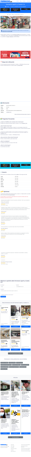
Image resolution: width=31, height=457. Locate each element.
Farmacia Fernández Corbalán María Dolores (15, 341)
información (16, 35)
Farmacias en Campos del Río (13, 366)
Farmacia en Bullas (16, 34)
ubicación (11, 36)
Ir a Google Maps (20, 65)
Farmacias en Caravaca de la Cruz (6, 364)
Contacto (24, 1)
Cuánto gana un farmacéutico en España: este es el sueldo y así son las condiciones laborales (15, 394)
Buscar (18, 1)
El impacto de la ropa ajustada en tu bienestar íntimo (26, 410)
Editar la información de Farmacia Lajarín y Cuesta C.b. (23, 114)
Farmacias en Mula (19, 362)
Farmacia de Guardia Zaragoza (26, 450)
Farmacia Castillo (25, 330)
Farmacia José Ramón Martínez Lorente (4, 341)
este (2, 129)
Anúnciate (12, 444)
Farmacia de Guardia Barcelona (24, 446)
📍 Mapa (25, 9)
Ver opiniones (5, 326)
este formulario (12, 194)
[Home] (7, 14)
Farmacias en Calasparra (16, 364)
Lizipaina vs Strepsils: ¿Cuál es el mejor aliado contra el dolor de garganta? (15, 421)
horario (8, 36)
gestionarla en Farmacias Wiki (7, 31)
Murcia (10, 14)
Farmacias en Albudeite (4, 366)
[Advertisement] (15, 44)
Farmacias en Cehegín (4, 362)
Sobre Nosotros (13, 451)
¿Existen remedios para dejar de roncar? (25, 392)
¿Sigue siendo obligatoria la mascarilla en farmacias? (4, 421)
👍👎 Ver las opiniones (5, 10)
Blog (20, 1)
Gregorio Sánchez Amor (4, 308)
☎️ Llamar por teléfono (15, 10)
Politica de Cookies (14, 448)
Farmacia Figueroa (25, 317)
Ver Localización (23, 6)
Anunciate (28, 1)
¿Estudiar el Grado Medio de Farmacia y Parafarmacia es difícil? (5, 393)
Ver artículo (5, 405)
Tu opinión (2, 289)
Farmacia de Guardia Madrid (25, 444)
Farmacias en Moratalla (25, 364)
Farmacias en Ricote (23, 366)
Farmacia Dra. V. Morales (14, 318)
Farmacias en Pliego (12, 362)
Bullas (13, 14)
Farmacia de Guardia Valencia (25, 448)
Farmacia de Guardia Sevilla (25, 449)
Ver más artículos (15, 437)
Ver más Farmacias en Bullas (15, 353)
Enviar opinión (3, 296)
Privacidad (12, 447)
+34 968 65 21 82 (8, 112)
